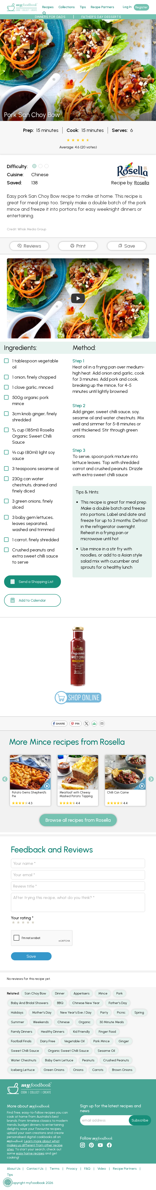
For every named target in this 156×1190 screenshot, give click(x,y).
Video (102, 1168)
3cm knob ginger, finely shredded (34, 417)
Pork (119, 993)
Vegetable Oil (74, 1041)
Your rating (22, 917)
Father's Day (118, 1003)
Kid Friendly (81, 1032)
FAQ (87, 1168)
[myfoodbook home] (22, 12)
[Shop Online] (78, 699)
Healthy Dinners (52, 1032)
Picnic (121, 1012)
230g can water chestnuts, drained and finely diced (34, 485)
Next (151, 779)
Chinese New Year (86, 1003)
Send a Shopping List (36, 581)
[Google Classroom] (94, 724)
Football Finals (21, 1041)
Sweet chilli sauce (25, 1051)
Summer (17, 1022)
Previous (5, 779)
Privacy (71, 1168)
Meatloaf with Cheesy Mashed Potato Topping (76, 794)
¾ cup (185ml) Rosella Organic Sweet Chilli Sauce (33, 436)
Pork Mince (101, 1041)
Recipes (48, 7)
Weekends (41, 1022)
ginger (124, 1041)
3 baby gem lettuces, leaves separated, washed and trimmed (33, 523)
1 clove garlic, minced (32, 387)
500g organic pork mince (30, 400)
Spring (139, 1012)
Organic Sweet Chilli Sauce (68, 1051)
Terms (54, 1168)
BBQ (60, 1003)
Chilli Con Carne (118, 792)
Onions (78, 1070)
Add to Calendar (32, 600)
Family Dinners (21, 1032)
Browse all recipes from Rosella (78, 820)
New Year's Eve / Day (75, 1012)
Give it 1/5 (68, 140)
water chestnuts (23, 1060)
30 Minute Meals (112, 1022)
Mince (102, 993)
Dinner (60, 993)
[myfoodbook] (29, 1095)
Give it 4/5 (82, 140)
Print (80, 246)
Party (104, 1012)
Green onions (54, 1070)
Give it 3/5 (78, 140)
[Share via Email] (102, 724)
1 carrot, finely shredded (35, 539)
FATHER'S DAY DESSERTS (101, 17)
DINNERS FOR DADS (50, 17)
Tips (83, 7)
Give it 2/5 (73, 140)
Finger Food (107, 1032)
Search (44, 13)
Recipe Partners (102, 7)
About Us (13, 1168)
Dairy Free (47, 1041)
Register (141, 7)
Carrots (97, 1070)
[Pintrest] (75, 724)
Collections (66, 7)
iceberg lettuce (23, 1070)
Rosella (141, 183)
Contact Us (35, 1168)
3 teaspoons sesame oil (35, 468)
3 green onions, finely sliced (32, 504)
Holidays (17, 1012)
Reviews (32, 246)
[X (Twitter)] (86, 724)
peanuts (88, 1060)
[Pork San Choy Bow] (78, 119)
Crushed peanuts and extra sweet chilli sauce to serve (35, 556)
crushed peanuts (116, 1060)
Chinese (40, 174)
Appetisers (81, 993)
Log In (127, 7)
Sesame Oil (106, 1051)
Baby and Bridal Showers (29, 1003)
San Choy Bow (35, 993)
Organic (85, 1022)
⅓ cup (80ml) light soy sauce (33, 455)
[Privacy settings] (7, 1182)
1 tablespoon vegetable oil (35, 364)
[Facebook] (59, 724)
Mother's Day (41, 1012)
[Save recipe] (46, 759)
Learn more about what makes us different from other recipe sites (35, 1145)
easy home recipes (30, 1153)
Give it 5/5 (87, 140)
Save (129, 246)
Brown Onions (122, 1070)
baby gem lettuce (59, 1060)
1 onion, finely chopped (34, 377)
